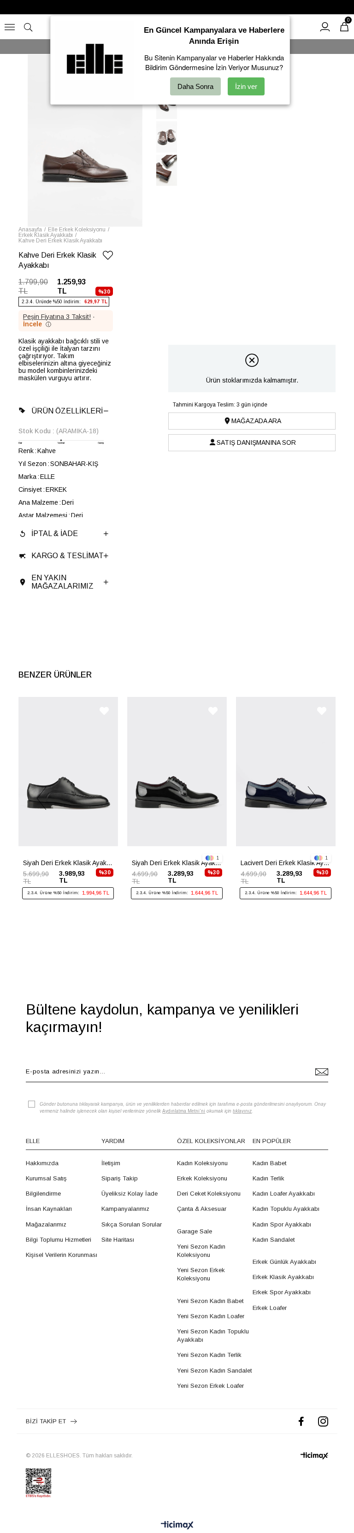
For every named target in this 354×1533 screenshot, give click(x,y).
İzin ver (246, 86)
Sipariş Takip (119, 1178)
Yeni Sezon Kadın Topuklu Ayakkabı (213, 1335)
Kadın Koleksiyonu (202, 1163)
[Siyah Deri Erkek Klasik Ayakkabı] (68, 771)
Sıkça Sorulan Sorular (131, 1224)
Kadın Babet (269, 1163)
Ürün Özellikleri (67, 411)
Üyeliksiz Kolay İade (129, 1193)
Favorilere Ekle (104, 711)
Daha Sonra (195, 86)
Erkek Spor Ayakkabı (282, 1292)
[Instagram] (323, 1421)
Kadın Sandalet (274, 1239)
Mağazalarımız (46, 1224)
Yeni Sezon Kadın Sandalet (214, 1370)
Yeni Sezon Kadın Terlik (209, 1354)
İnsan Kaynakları (49, 1208)
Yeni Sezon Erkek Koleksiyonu (201, 1274)
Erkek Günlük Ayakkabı (284, 1261)
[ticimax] (314, 1455)
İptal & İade (54, 533)
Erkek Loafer (270, 1307)
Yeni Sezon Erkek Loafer (210, 1385)
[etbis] (38, 1483)
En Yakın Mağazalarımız (62, 582)
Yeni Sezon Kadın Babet (210, 1300)
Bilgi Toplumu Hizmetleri (58, 1239)
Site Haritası (117, 1239)
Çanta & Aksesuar (201, 1208)
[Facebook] (301, 1421)
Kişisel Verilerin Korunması (61, 1254)
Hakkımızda (42, 1163)
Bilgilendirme (43, 1193)
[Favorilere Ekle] (108, 257)
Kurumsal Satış (46, 1178)
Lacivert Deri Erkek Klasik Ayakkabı (286, 863)
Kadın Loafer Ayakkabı (284, 1193)
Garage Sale (194, 1231)
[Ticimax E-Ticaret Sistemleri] (177, 1526)
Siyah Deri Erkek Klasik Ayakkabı (68, 863)
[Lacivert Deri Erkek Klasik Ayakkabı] (286, 771)
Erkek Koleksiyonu (202, 1178)
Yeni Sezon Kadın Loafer (210, 1316)
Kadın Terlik (268, 1178)
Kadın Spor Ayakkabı (282, 1224)
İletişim (110, 1163)
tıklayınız (242, 1111)
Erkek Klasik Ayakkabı (283, 1277)
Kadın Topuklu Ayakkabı (286, 1208)
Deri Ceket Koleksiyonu (209, 1193)
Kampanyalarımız (125, 1208)
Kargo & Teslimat (67, 556)
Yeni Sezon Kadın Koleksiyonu (201, 1250)
